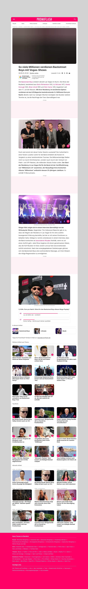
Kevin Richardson (43, 84)
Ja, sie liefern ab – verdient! (31, 315)
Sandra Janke (34, 73)
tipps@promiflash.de (43, 338)
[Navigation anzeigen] (14, 19)
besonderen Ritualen (43, 240)
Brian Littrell (33, 87)
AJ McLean (57, 84)
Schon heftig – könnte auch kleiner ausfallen (37, 321)
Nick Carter (48, 87)
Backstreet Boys (27, 82)
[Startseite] (44, 19)
